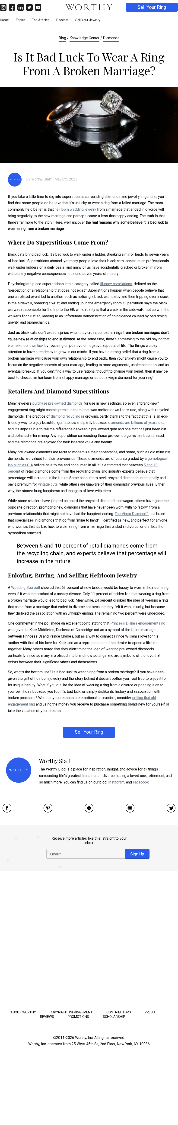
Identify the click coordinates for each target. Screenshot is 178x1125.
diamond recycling (65, 416)
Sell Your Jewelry (87, 20)
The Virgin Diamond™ (132, 514)
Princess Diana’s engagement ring (137, 623)
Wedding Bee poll (25, 587)
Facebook (141, 782)
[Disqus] (89, 939)
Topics (20, 20)
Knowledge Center (84, 38)
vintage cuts (48, 484)
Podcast (62, 20)
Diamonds (111, 38)
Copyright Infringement (71, 1012)
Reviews (47, 1017)
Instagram (116, 782)
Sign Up (137, 853)
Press (150, 1012)
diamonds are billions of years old (135, 422)
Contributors (118, 1012)
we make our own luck (26, 345)
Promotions (78, 1017)
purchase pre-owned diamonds (57, 403)
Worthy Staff (41, 179)
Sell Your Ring (152, 7)
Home (4, 20)
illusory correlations (116, 284)
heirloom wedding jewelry (75, 209)
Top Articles (40, 20)
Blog (62, 38)
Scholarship (114, 1017)
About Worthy (23, 1012)
